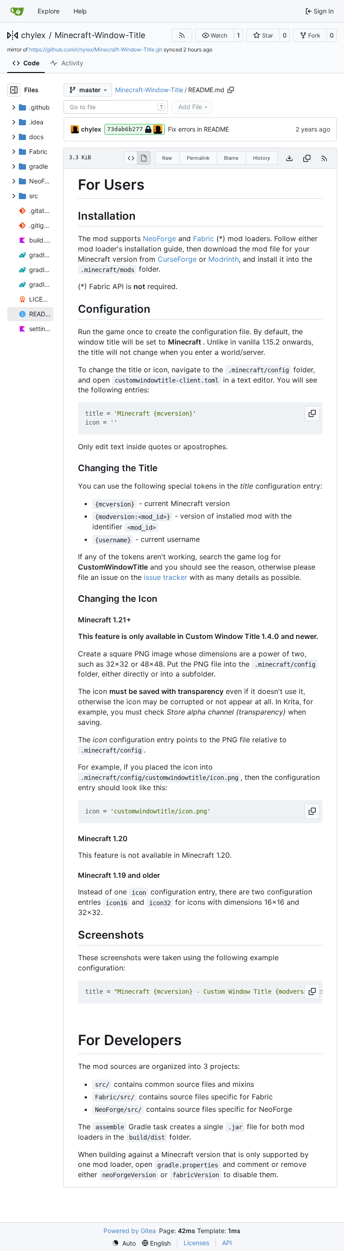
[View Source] (130, 158)
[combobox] (116, 107)
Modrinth (223, 259)
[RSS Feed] (182, 35)
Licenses (196, 1243)
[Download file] (289, 158)
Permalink (198, 158)
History (261, 158)
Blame (231, 158)
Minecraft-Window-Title (100, 35)
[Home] (17, 11)
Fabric (203, 238)
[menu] (124, 1243)
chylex (33, 35)
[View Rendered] (143, 158)
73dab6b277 (125, 129)
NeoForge (159, 238)
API (227, 1243)
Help (80, 11)
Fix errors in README (198, 129)
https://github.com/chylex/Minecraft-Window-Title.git (95, 49)
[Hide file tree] (14, 90)
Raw (167, 158)
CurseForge (177, 259)
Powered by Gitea (129, 1230)
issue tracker (165, 577)
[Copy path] (231, 90)
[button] (214, 35)
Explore (49, 11)
